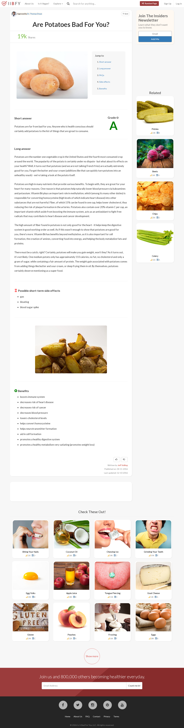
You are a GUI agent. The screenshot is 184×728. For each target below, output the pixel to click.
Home (67, 716)
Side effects (104, 82)
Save (126, 14)
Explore (57, 3)
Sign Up (167, 3)
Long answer (105, 68)
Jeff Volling (123, 465)
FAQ (88, 716)
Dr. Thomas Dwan (34, 14)
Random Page (150, 3)
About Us (29, 3)
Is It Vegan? (43, 3)
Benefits (103, 88)
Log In (179, 3)
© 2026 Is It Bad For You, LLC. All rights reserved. (92, 725)
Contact (96, 716)
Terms (116, 716)
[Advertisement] (66, 491)
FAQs (101, 75)
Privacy (107, 716)
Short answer (105, 62)
